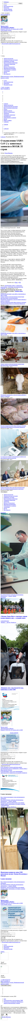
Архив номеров (8, 9)
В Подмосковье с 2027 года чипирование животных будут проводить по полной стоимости (14, 772)
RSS (5, 999)
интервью (3, 512)
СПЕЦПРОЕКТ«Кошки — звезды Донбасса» (8, 621)
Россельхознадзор (8, 6)
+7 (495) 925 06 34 (5, 979)
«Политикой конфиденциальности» (10, 43)
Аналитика (7, 71)
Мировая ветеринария (9, 68)
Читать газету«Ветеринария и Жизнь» (7, 27)
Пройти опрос (19, 291)
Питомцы (3, 597)
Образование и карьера (10, 69)
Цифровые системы (9, 61)
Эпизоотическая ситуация (11, 60)
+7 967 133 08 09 (5, 87)
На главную (4, 491)
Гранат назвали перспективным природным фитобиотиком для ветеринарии (12, 297)
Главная (6, 124)
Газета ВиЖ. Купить (6, 30)
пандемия (10, 287)
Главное (6, 103)
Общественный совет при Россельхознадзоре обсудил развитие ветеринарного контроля (13, 488)
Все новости (7, 74)
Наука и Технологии (9, 67)
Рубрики (6, 2)
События (6, 121)
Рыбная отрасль (8, 110)
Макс (16, 282)
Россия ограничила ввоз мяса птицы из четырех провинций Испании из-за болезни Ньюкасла (13, 303)
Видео (5, 72)
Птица (5, 109)
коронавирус (4, 287)
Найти (20, 3)
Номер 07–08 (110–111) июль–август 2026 (12, 29)
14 (1, 39)
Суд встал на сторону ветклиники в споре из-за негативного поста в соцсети (13, 457)
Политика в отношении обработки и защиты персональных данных (13, 1002)
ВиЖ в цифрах (8, 120)
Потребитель (7, 116)
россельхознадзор (18, 287)
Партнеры (6, 7)
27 (1, 760)
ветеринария (8, 285)
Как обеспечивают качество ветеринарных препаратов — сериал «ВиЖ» (12, 595)
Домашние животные (9, 64)
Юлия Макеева (9, 153)
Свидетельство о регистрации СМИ (13, 1000)
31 (4, 760)
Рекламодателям (8, 10)
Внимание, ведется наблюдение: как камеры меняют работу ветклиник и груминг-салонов (13, 803)
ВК (20, 282)
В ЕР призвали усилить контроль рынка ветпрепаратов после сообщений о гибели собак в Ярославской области (14, 769)
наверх (3, 951)
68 (4, 39)
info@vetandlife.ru (5, 14)
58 (4, 937)
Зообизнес (6, 65)
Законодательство (8, 58)
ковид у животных (17, 285)
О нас (5, 5)
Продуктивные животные (11, 62)
